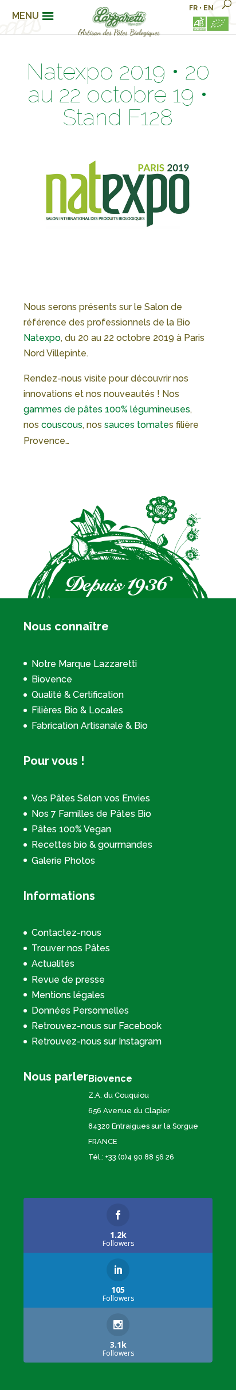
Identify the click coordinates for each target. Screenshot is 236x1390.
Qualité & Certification (78, 694)
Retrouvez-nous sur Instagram (97, 1041)
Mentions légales (68, 995)
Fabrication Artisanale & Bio (90, 725)
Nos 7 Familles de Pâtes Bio (91, 813)
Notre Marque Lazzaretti (84, 663)
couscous (61, 424)
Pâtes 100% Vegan (71, 829)
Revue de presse (68, 979)
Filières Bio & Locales (77, 710)
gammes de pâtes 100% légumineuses (106, 409)
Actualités (53, 963)
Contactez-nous (66, 932)
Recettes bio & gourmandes (92, 844)
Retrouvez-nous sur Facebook (97, 1025)
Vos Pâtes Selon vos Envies (91, 798)
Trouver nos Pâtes (71, 948)
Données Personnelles (80, 1010)
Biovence (52, 679)
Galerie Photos (63, 860)
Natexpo (42, 337)
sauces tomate (136, 424)
